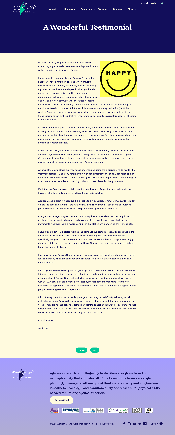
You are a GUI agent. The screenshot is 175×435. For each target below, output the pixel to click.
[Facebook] (124, 423)
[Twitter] (139, 423)
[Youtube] (134, 423)
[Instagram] (129, 423)
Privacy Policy (107, 423)
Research (69, 8)
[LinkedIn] (145, 423)
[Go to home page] (24, 9)
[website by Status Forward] (161, 423)
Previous (81, 350)
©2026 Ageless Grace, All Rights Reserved (71, 423)
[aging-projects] (56, 414)
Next (94, 350)
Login (153, 3)
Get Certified (62, 400)
